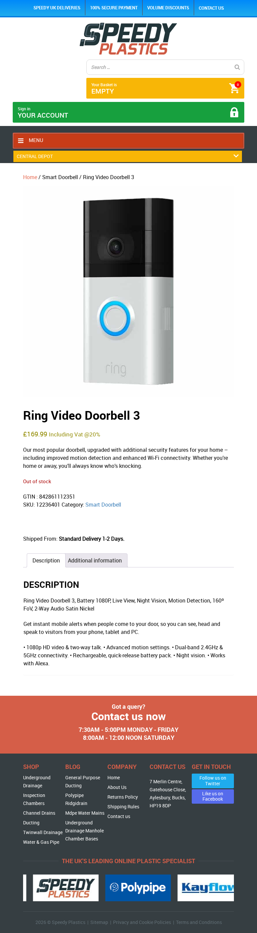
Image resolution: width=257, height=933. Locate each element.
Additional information (95, 560)
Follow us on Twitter (212, 781)
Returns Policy (122, 797)
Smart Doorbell (103, 504)
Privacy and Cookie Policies (142, 922)
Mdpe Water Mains (84, 813)
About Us (116, 787)
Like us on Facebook (212, 796)
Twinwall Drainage (43, 832)
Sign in (43, 113)
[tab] (46, 560)
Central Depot (35, 156)
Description (46, 560)
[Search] (237, 67)
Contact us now (128, 716)
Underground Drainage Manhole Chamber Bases (84, 830)
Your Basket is (165, 89)
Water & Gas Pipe (41, 842)
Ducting (31, 822)
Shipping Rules (123, 806)
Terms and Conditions (199, 922)
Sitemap (99, 922)
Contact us (211, 8)
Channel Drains (39, 813)
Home (30, 177)
